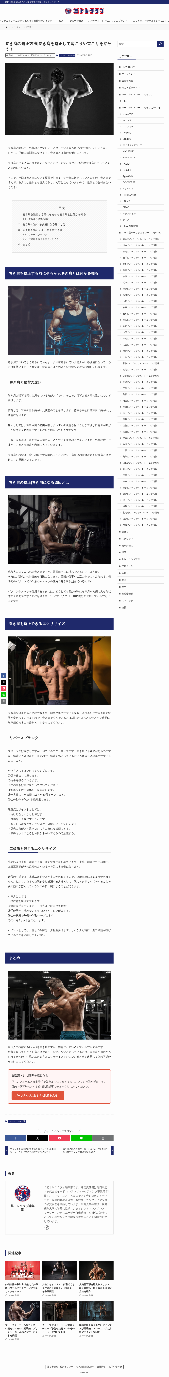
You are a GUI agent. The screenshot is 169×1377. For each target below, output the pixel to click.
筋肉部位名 (127, 545)
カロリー (126, 573)
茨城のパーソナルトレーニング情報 (140, 519)
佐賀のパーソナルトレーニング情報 (140, 425)
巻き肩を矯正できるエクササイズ (42, 230)
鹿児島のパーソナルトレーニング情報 (141, 376)
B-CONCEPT (129, 182)
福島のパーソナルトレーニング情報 (140, 289)
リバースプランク (38, 234)
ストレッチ (127, 600)
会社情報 (101, 1366)
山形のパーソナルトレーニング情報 (140, 301)
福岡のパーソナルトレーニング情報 (140, 251)
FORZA (126, 201)
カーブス (127, 120)
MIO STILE (128, 151)
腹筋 (124, 552)
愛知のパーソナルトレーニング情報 (140, 320)
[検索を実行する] (160, 44)
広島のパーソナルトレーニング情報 (140, 475)
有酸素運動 (127, 593)
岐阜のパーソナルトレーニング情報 (140, 307)
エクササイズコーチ (132, 145)
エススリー (128, 126)
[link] (47, 1227)
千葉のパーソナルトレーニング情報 (140, 357)
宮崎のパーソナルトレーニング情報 (140, 369)
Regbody (127, 133)
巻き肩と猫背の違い (39, 219)
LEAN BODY (128, 67)
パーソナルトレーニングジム (137, 94)
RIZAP (126, 207)
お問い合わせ (115, 1366)
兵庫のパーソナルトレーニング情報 (140, 282)
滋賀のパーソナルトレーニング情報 (140, 506)
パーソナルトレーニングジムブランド (141, 107)
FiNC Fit (127, 170)
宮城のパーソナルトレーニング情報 (140, 295)
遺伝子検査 (127, 80)
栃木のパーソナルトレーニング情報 (140, 245)
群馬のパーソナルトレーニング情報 (140, 525)
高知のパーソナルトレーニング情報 (140, 326)
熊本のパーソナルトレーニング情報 (140, 270)
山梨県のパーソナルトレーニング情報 (141, 463)
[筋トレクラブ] (84, 11)
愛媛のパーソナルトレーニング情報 (140, 407)
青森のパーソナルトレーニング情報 (140, 488)
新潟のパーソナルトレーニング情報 (140, 444)
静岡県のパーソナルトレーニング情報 (141, 239)
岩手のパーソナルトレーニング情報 (140, 258)
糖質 (124, 607)
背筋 (124, 580)
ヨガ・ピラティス (131, 87)
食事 (124, 586)
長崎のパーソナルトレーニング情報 (140, 382)
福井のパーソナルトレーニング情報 (140, 351)
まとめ (27, 244)
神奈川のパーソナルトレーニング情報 (141, 438)
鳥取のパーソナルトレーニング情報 (140, 456)
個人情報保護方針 (85, 1366)
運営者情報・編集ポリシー (60, 1366)
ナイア (126, 220)
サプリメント (128, 73)
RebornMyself (129, 195)
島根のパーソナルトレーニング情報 (140, 394)
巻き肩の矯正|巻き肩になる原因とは (44, 224)
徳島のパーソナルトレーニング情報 (140, 494)
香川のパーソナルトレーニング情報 (140, 264)
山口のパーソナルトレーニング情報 (140, 332)
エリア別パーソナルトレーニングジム (141, 232)
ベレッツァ (128, 189)
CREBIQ (127, 139)
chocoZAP (128, 114)
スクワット (127, 538)
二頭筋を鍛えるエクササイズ (44, 239)
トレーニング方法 (67, 55)
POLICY (127, 164)
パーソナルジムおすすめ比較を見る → (38, 1095)
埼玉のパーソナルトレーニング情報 (140, 401)
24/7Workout (129, 157)
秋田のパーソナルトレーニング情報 (140, 413)
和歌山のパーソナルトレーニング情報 (141, 363)
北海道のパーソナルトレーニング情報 (141, 512)
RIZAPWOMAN (130, 226)
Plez (125, 101)
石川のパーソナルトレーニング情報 (140, 314)
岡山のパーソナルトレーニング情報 (140, 469)
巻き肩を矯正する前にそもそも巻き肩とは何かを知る (54, 214)
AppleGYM (128, 176)
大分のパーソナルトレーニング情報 (140, 345)
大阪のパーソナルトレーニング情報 (140, 450)
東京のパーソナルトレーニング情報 (140, 481)
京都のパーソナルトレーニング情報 (140, 432)
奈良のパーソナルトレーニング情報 (140, 276)
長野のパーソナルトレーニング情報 (140, 419)
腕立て (125, 531)
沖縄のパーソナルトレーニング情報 (140, 338)
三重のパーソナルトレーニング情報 (140, 388)
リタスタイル (129, 213)
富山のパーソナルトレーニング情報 (140, 500)
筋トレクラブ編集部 (22, 1207)
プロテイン (127, 566)
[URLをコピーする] (103, 1138)
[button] (15, 1138)
